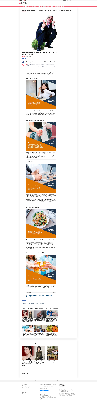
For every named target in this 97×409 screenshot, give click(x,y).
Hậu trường (40, 6)
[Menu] (65, 6)
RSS (65, 380)
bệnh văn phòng (31, 303)
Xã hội (26, 6)
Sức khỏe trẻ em (69, 10)
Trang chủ (24, 380)
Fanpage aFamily (65, 0)
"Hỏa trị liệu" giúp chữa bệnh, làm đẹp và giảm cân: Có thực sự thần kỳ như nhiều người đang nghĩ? (40, 65)
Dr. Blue (26, 0)
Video (63, 380)
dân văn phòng (25, 303)
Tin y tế (28, 10)
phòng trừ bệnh (41, 303)
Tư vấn (23, 12)
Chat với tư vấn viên (45, 390)
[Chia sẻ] (23, 62)
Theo (41, 292)
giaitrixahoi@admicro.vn (44, 395)
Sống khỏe (33, 10)
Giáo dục (35, 6)
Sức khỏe (44, 6)
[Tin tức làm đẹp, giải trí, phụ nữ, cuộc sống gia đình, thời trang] (23, 3)
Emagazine (21, 0)
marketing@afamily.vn (44, 388)
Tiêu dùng (48, 6)
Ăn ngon (52, 6)
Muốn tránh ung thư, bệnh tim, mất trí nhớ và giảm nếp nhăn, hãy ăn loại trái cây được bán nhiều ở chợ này (41, 67)
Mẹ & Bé (32, 6)
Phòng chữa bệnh (39, 10)
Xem (55, 308)
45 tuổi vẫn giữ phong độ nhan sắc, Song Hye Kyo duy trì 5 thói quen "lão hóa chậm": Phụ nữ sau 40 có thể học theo (33, 363)
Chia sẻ (24, 58)
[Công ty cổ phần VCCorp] (62, 385)
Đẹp (29, 6)
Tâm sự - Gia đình (57, 6)
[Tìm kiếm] (77, 0)
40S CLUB (62, 6)
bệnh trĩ (36, 303)
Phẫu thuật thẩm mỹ (47, 10)
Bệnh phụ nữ (55, 10)
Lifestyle (22, 6)
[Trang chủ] (20, 6)
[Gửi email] (23, 65)
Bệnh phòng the (62, 10)
